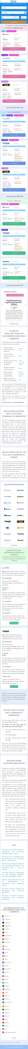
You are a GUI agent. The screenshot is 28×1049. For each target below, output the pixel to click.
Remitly (20, 364)
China (6, 932)
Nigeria (6, 982)
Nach (2, 10)
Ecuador (7, 939)
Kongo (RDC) (8, 969)
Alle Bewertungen (14, 323)
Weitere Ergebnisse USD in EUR (14, 285)
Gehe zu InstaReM (13, 277)
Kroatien (7, 972)
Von (2, 5)
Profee (20, 356)
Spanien (7, 1006)
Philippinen (7, 989)
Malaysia (7, 976)
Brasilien (7, 929)
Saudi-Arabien (8, 1002)
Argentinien (8, 919)
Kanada (6, 965)
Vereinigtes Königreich (10, 1032)
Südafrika (7, 1009)
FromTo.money (3, 1042)
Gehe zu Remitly (13, 163)
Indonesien (7, 949)
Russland (7, 999)
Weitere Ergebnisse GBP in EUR (14, 196)
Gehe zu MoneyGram (13, 48)
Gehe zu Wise (14, 686)
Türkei (6, 1019)
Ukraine (7, 1025)
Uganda (7, 1022)
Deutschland (8, 935)
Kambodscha (8, 962)
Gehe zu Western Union (13, 101)
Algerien (7, 916)
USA (6, 1029)
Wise (20, 379)
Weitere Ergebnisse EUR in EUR (14, 107)
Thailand (7, 1016)
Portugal (7, 995)
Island (6, 952)
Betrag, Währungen (5, 15)
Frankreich (7, 942)
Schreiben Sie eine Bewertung (15, 295)
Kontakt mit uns (18, 1047)
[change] (23, 10)
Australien (7, 922)
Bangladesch (8, 926)
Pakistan (7, 986)
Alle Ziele (14, 1038)
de (26, 1)
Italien (6, 956)
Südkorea (7, 1012)
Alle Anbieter (14, 545)
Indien (6, 946)
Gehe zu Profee (13, 76)
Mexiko (6, 979)
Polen (6, 992)
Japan (6, 959)
